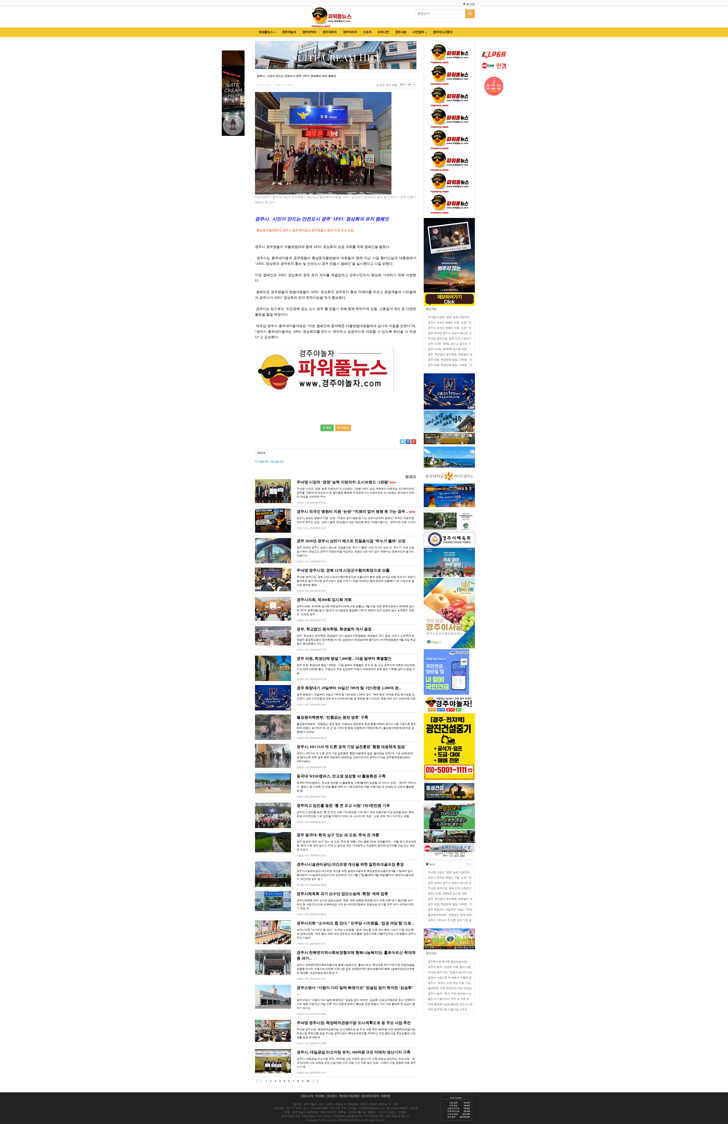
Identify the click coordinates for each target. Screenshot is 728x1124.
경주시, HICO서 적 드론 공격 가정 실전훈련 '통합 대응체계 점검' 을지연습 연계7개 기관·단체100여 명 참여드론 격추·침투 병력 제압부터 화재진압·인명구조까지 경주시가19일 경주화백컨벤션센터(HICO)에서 (355, 757)
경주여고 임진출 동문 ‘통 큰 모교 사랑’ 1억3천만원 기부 (343, 805)
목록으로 (261, 453)
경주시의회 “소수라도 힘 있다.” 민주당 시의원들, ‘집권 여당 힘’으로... (355, 923)
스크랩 (393, 85)
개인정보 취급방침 (349, 1096)
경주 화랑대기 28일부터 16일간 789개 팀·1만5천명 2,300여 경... (349, 688)
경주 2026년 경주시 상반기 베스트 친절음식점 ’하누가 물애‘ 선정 (351, 541)
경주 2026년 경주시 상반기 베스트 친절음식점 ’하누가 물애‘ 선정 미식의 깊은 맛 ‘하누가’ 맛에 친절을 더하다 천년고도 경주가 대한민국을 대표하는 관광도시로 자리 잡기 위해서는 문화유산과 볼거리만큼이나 (355, 551)
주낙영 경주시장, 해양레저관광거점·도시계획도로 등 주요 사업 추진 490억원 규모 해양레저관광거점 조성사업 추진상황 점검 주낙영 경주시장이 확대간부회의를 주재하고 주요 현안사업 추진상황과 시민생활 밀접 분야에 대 (356, 1033)
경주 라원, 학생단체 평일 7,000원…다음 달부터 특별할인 (344, 658)
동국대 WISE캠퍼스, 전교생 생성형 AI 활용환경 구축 (341, 776)
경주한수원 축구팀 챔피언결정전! (448, 961)
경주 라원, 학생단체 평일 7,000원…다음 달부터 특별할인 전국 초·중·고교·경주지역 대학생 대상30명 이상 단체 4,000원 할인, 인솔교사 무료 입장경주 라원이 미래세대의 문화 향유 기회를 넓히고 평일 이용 (356, 669)
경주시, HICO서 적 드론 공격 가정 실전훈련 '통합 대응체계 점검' (351, 747)
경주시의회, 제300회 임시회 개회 (324, 600)
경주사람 (400, 32)
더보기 (469, 864)
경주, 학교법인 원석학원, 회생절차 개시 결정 (334, 629)
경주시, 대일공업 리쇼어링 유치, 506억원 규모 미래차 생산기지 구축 (353, 1052)
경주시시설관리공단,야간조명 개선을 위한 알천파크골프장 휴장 (350, 864)
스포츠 (367, 32)
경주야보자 (329, 32)
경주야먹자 (309, 32)
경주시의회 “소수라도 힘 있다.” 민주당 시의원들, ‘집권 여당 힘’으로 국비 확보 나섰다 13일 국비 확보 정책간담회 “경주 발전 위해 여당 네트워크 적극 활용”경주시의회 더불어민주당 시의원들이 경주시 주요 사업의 (356, 933)
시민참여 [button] (419, 32)
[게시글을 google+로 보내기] (413, 441)
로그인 (470, 4)
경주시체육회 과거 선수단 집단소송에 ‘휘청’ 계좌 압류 (342, 894)
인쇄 (382, 85)
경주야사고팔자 (443, 32)
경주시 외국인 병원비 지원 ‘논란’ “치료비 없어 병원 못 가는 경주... (352, 511)
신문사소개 (306, 1096)
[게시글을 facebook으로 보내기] (408, 441)
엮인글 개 (277, 461)
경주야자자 (350, 32)
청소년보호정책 (370, 1096)
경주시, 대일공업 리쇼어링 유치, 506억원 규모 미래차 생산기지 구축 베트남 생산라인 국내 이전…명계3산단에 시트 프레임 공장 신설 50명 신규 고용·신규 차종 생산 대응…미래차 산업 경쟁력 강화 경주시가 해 (356, 1062)
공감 (328, 427)
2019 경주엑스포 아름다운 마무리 (447, 1009)
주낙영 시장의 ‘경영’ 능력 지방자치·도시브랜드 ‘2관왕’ (343, 482)
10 (308, 1081)
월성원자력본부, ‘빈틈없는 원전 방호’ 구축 (332, 717)
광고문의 (332, 1096)
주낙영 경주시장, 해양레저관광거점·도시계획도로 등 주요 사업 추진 (354, 1023)
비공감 (344, 427)
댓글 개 (264, 461)
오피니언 (383, 32)
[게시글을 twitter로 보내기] (402, 441)
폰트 (402, 84)
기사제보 (320, 1096)
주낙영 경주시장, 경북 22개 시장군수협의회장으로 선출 (343, 570)
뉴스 (432, 864)
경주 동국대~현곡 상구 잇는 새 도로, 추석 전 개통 (338, 835)
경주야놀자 (289, 32)
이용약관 (386, 1096)
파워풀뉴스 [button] (266, 32)
